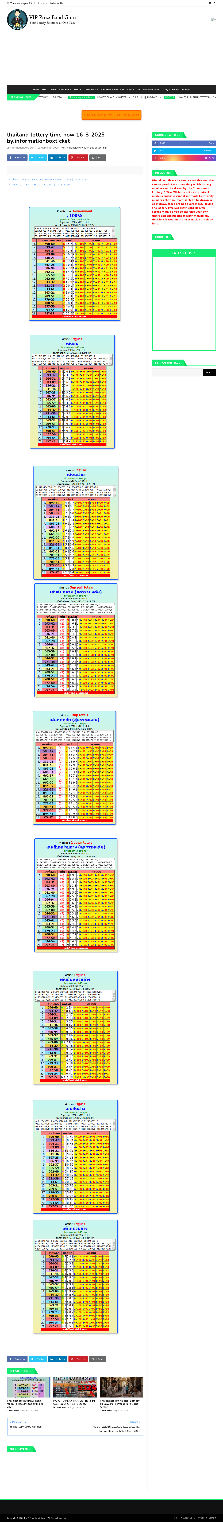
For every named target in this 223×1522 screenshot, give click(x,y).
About (41, 3)
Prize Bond (65, 89)
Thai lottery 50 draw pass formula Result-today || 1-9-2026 (49, 179)
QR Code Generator (148, 89)
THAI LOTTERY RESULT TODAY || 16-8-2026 (40, 184)
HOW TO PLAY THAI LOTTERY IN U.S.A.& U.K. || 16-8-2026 (88, 97)
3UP (44, 89)
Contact (212, 1518)
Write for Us (56, 3)
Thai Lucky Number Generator (111, 115)
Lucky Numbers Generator (176, 89)
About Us (187, 1518)
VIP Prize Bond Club (112, 89)
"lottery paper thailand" (42, 97)
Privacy (200, 1518)
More (129, 89)
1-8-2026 (130, 97)
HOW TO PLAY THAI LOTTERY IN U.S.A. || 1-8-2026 (165, 97)
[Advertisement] (111, 58)
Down (52, 89)
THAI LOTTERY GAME (86, 89)
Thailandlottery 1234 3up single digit (86, 147)
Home (35, 89)
